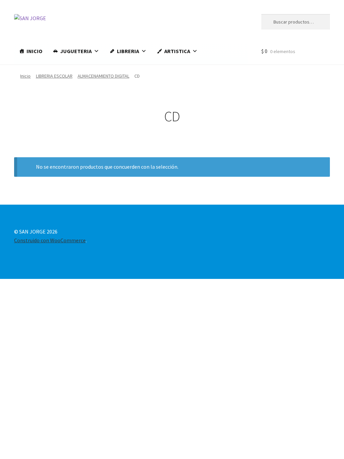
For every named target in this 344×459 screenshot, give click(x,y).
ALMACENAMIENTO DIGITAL (103, 76)
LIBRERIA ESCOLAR (54, 76)
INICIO (34, 51)
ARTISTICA (177, 51)
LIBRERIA (128, 51)
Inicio (25, 76)
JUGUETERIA (76, 51)
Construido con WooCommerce (50, 240)
